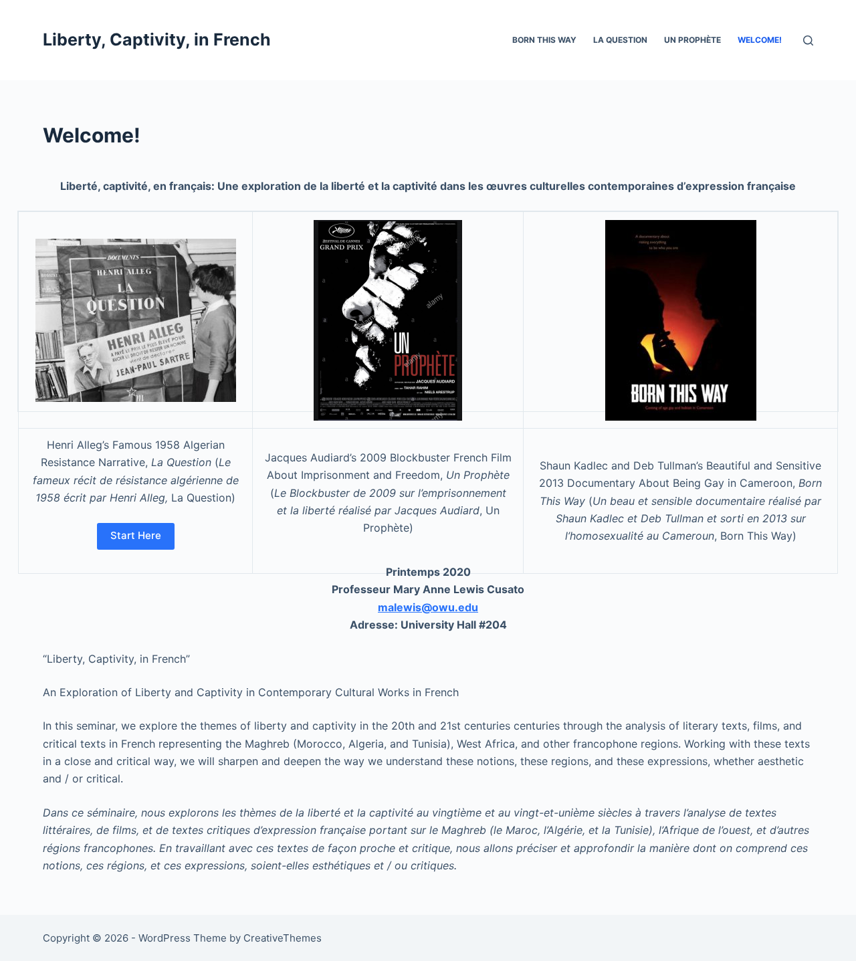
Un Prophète (692, 40)
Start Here (135, 535)
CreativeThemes (282, 938)
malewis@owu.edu (428, 607)
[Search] (808, 40)
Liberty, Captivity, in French (157, 39)
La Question (620, 40)
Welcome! (760, 40)
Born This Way (544, 40)
